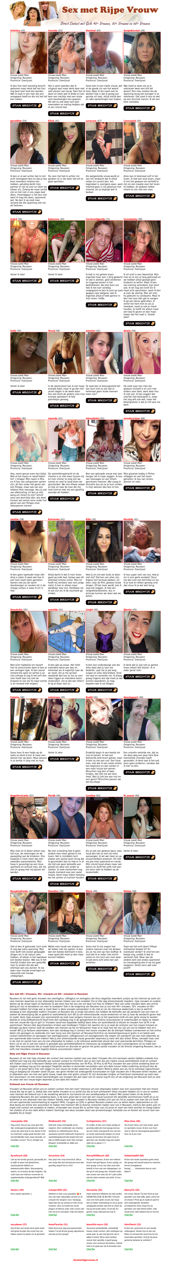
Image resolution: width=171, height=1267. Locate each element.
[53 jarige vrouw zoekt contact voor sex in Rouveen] (66, 73)
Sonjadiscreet (132, 30)
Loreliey (90, 795)
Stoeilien (53, 891)
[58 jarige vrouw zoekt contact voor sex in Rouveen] (28, 561)
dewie (127, 330)
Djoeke (128, 609)
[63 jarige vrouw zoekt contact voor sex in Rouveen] (104, 838)
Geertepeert (131, 697)
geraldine (16, 120)
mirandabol (92, 418)
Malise (127, 891)
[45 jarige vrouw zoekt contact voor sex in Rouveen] (142, 652)
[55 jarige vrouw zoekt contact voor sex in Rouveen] (104, 652)
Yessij (51, 330)
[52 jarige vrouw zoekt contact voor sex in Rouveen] (104, 460)
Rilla (88, 519)
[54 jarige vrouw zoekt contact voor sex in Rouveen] (28, 163)
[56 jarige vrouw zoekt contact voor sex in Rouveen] (142, 73)
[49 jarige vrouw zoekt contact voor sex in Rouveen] (142, 261)
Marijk (51, 795)
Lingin (89, 609)
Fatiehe (14, 697)
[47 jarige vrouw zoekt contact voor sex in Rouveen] (104, 163)
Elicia (51, 120)
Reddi (89, 697)
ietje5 (13, 219)
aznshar (90, 330)
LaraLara (91, 120)
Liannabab (130, 120)
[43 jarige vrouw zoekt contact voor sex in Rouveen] (28, 73)
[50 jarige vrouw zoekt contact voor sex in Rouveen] (28, 652)
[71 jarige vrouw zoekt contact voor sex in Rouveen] (104, 261)
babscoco (53, 219)
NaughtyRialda (19, 891)
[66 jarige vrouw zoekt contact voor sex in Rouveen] (142, 460)
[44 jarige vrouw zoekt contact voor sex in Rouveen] (66, 261)
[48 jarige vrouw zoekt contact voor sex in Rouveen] (142, 933)
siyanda (52, 418)
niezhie (14, 519)
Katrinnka (54, 519)
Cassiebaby (130, 219)
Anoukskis (16, 609)
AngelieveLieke (19, 795)
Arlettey (15, 30)
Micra (89, 891)
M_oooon (129, 795)
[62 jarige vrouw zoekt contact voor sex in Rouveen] (28, 838)
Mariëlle (128, 519)
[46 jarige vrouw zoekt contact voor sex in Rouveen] (28, 739)
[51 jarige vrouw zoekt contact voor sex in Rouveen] (66, 652)
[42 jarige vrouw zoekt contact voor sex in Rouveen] (104, 373)
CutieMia (15, 418)
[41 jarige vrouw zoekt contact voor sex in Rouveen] (66, 163)
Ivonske (52, 30)
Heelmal (91, 30)
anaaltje (53, 609)
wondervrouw (132, 418)
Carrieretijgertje (95, 219)
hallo (13, 330)
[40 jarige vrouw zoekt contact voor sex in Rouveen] (28, 460)
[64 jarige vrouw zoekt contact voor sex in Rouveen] (104, 73)
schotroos (54, 697)
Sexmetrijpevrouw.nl (85, 1260)
